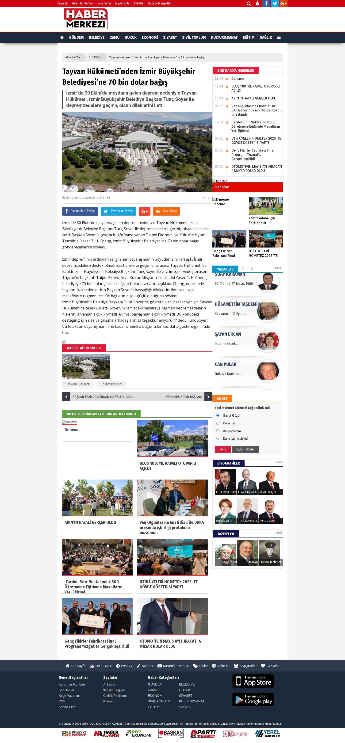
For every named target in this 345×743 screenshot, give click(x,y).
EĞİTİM (249, 37)
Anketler (139, 3)
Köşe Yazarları (69, 695)
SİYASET (170, 37)
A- (209, 197)
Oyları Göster (245, 449)
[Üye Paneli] (257, 4)
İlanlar (203, 665)
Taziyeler (272, 665)
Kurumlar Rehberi (83, 3)
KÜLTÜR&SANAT (224, 37)
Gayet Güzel (231, 415)
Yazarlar (63, 3)
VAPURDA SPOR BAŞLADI (184, 397)
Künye (108, 701)
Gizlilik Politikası (115, 695)
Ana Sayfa (77, 665)
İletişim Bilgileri (114, 690)
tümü (278, 268)
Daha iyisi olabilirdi (235, 438)
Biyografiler (123, 3)
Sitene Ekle (67, 707)
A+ (204, 197)
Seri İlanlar (105, 3)
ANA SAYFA (72, 57)
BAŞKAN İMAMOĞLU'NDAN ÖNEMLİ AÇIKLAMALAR (105, 397)
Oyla (222, 449)
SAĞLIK (266, 37)
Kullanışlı (229, 423)
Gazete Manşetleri (160, 3)
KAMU (114, 37)
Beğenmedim (232, 431)
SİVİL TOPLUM (194, 37)
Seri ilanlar (66, 690)
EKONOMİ (150, 37)
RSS (62, 701)
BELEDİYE (96, 37)
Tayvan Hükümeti (79, 384)
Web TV (126, 665)
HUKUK (131, 37)
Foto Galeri (103, 665)
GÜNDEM (76, 37)
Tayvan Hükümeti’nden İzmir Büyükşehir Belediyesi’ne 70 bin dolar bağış (156, 57)
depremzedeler (112, 384)
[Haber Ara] (249, 4)
